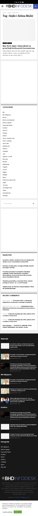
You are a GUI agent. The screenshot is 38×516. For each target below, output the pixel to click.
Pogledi (5, 167)
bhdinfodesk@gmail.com (22, 497)
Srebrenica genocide (9, 180)
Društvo (4, 43)
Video (4, 190)
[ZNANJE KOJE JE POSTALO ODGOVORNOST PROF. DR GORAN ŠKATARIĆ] (5, 427)
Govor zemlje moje (8, 138)
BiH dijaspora (7, 115)
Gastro (5, 135)
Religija (5, 174)
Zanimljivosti (7, 193)
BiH (4, 112)
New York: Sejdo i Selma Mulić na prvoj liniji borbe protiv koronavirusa (19, 47)
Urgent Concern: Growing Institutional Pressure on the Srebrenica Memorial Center (23, 435)
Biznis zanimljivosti (8, 120)
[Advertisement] (19, 82)
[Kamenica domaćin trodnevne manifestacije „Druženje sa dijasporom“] (5, 391)
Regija (4, 172)
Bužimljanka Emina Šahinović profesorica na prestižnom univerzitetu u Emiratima (19, 308)
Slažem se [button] (18, 512)
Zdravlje (9, 43)
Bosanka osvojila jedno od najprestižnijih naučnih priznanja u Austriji (23, 355)
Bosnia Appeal (7, 122)
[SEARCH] (33, 203)
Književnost (6, 146)
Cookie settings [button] (7, 512)
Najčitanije (6, 164)
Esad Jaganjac (7, 325)
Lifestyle (5, 151)
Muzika (5, 161)
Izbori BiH (6, 143)
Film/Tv (5, 130)
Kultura (5, 148)
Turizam (5, 185)
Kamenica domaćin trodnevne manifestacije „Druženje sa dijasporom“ (23, 389)
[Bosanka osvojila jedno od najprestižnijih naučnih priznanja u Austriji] (5, 356)
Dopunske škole (7, 125)
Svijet (4, 182)
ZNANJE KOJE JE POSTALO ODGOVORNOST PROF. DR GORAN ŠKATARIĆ (23, 425)
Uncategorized (7, 187)
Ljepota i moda (7, 156)
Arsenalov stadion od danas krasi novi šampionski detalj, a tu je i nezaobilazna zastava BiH (22, 345)
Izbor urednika (7, 141)
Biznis (4, 117)
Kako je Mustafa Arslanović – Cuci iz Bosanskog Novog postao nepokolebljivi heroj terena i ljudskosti (22, 399)
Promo (5, 169)
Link (4, 154)
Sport (4, 177)
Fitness (5, 133)
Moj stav (5, 159)
